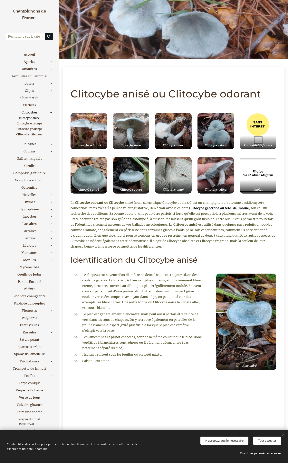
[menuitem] (29, 54)
